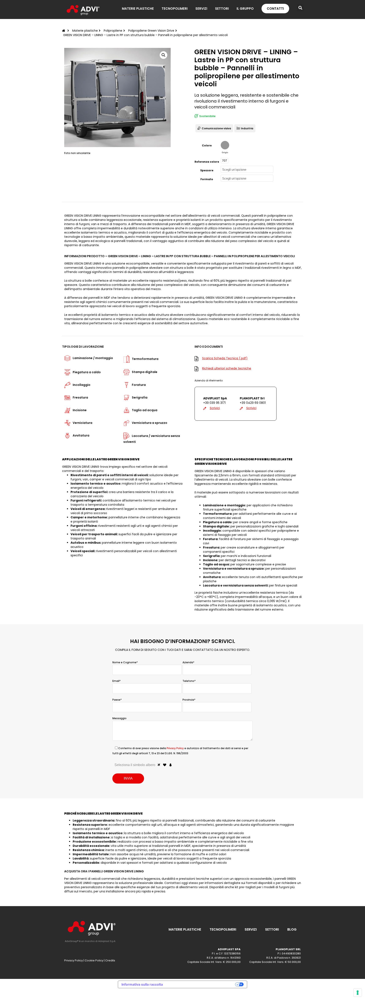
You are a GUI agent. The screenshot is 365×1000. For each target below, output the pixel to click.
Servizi (251, 929)
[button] (300, 7)
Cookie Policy (94, 960)
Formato (206, 179)
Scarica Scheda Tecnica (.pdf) (225, 358)
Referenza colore (207, 162)
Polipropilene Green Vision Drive (151, 30)
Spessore (206, 170)
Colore (207, 145)
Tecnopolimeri (223, 929)
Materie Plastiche (185, 929)
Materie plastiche (85, 30)
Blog (292, 929)
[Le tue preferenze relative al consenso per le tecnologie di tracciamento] (358, 993)
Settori (272, 929)
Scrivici (215, 408)
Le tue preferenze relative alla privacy (201, 984)
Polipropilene (113, 30)
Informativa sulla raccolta (142, 984)
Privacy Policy (175, 748)
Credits (110, 960)
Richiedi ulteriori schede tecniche (226, 368)
